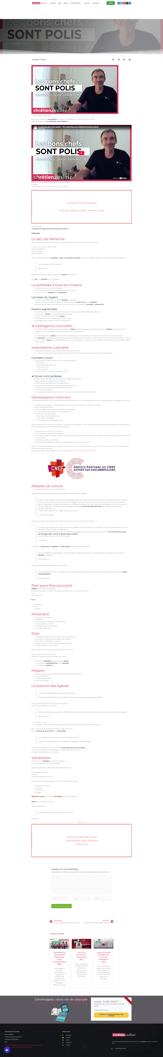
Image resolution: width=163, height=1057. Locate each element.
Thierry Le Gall (110, 446)
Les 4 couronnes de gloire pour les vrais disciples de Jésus (103, 957)
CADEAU (110, 3)
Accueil (53, 3)
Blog (59, 3)
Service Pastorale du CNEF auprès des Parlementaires (76, 450)
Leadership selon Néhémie (82, 203)
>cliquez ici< (81, 844)
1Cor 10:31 (68, 812)
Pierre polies (68, 650)
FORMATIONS (75, 3)
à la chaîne (46, 796)
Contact (87, 3)
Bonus (66, 3)
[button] (76, 3)
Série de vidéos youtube (72, 210)
